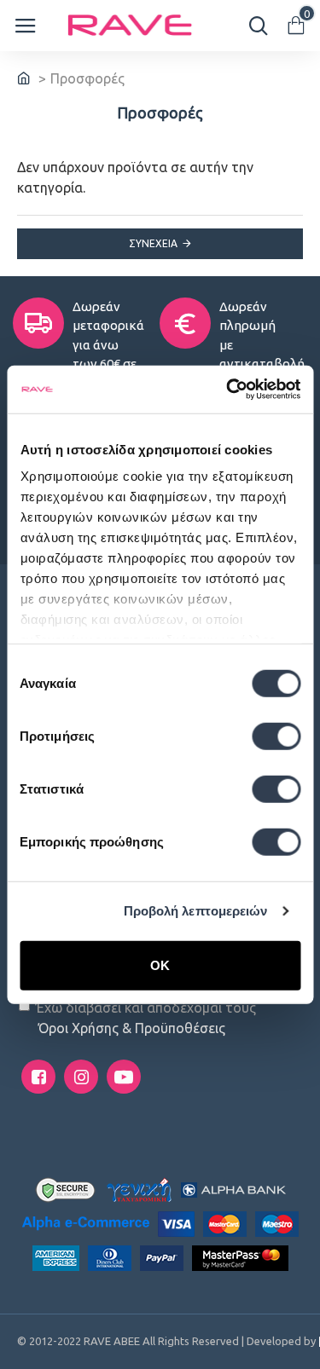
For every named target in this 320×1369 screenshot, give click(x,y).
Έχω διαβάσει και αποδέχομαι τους (146, 1018)
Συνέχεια (153, 243)
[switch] (276, 735)
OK (160, 964)
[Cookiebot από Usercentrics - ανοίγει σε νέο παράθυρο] (227, 389)
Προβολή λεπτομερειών (196, 911)
